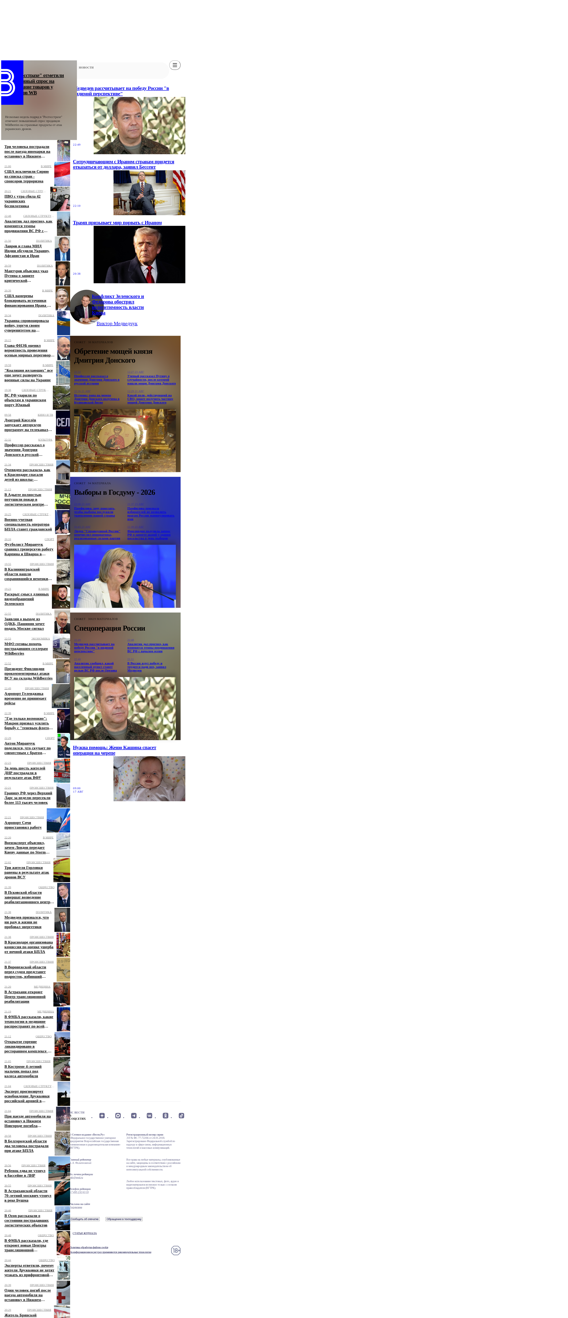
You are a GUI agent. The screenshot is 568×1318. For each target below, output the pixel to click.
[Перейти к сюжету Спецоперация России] (125, 708)
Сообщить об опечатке (85, 1219)
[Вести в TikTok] (181, 1115)
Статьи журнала (85, 1233)
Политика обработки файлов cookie (88, 1247)
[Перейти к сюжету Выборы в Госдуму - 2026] (125, 576)
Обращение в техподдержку (124, 1219)
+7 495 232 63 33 (79, 1192)
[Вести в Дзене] (102, 1115)
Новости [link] (86, 67)
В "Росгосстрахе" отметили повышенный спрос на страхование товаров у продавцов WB (34, 84)
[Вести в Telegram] (134, 1115)
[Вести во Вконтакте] (150, 1115)
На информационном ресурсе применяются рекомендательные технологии (110, 1252)
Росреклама (75, 1207)
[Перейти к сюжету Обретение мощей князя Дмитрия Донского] (125, 440)
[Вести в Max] (118, 1115)
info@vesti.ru (76, 1177)
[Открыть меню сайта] (175, 65)
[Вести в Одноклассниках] (165, 1115)
